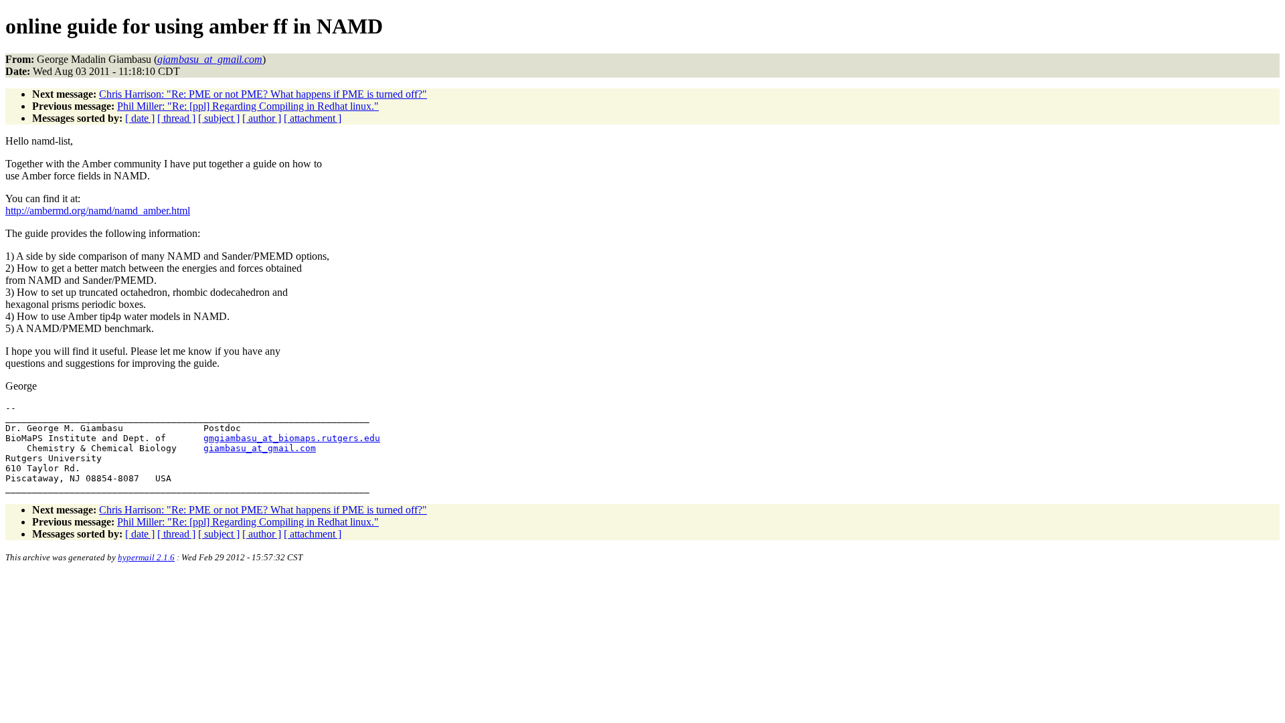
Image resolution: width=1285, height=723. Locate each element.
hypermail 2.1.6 (146, 557)
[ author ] (261, 118)
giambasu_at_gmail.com (259, 448)
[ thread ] (176, 118)
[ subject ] (219, 118)
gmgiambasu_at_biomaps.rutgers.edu (291, 438)
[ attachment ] (312, 118)
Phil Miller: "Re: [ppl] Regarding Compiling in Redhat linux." (248, 106)
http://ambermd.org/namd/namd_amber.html (97, 210)
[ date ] (140, 118)
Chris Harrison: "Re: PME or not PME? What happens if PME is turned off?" (263, 94)
